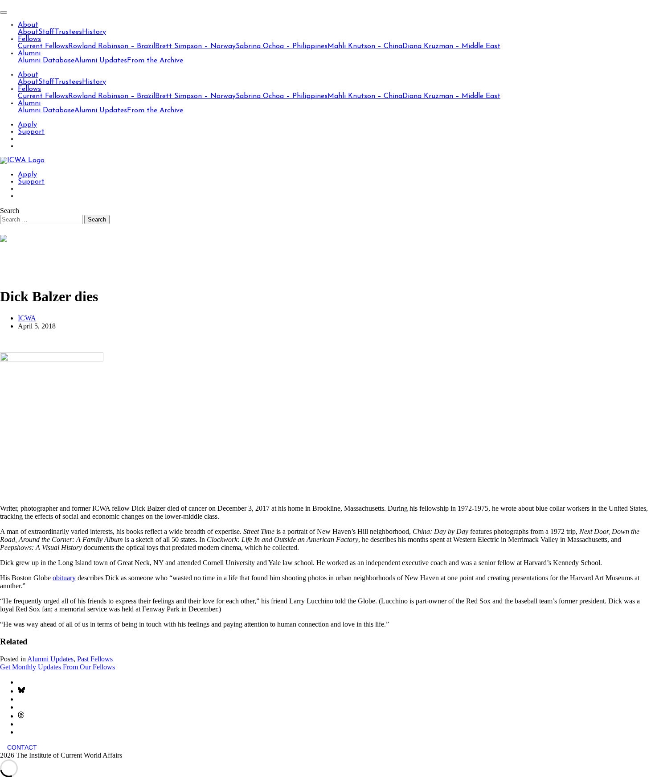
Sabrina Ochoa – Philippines (282, 46)
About (28, 25)
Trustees (68, 32)
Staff (46, 32)
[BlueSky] (21, 691)
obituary (64, 578)
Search (9, 210)
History (94, 32)
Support (31, 131)
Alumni (29, 53)
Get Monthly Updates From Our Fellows (57, 667)
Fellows (29, 39)
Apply (27, 124)
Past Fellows (95, 659)
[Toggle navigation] (3, 12)
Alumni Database (46, 60)
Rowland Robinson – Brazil (111, 46)
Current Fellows (43, 46)
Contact (22, 747)
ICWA (27, 318)
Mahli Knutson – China (365, 46)
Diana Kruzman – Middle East (451, 46)
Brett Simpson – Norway (195, 46)
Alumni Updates (100, 60)
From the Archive (155, 60)
